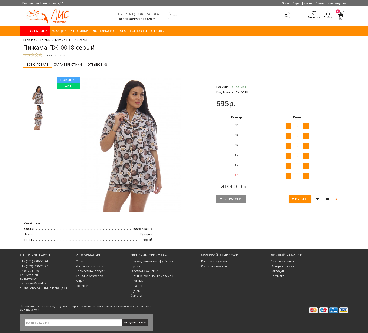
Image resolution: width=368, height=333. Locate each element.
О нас (286, 3)
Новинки (82, 286)
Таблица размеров (89, 276)
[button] (38, 81)
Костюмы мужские (214, 261)
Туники (136, 291)
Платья (136, 286)
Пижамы (137, 281)
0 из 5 (47, 55)
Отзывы (157, 31)
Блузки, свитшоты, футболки (152, 261)
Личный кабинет (282, 261)
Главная (29, 40)
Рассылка (277, 276)
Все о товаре (37, 64)
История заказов (283, 266)
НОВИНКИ (80, 31)
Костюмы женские (144, 271)
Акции (61, 31)
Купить (301, 199)
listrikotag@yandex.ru (34, 283)
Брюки (136, 266)
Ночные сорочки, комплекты (152, 276)
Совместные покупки (331, 3)
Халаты (136, 295)
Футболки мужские (215, 266)
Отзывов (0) (97, 64)
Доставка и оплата (109, 31)
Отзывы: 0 (62, 55)
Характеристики (68, 64)
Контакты (138, 31)
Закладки (277, 271)
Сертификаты (303, 3)
